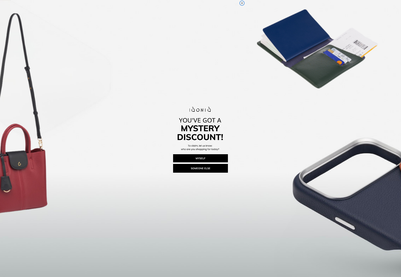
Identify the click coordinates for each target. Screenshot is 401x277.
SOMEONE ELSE (200, 168)
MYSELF (200, 158)
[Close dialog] (242, 3)
